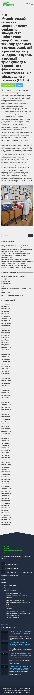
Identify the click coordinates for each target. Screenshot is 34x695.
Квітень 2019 (5, 505)
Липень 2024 (5, 357)
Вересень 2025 (6, 323)
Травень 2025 (5, 333)
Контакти (4, 624)
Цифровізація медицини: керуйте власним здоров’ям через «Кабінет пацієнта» (16, 250)
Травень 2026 (5, 304)
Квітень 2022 (5, 421)
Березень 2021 (5, 450)
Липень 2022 (5, 414)
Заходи (4, 279)
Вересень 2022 (6, 409)
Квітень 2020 (5, 476)
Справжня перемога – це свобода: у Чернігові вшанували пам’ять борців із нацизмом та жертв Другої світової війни (16, 265)
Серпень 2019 (5, 496)
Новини (4, 286)
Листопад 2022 (6, 404)
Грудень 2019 (5, 486)
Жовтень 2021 (5, 433)
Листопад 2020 (6, 460)
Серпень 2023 (5, 383)
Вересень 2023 (6, 380)
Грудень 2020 (5, 457)
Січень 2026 (5, 313)
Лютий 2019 (5, 510)
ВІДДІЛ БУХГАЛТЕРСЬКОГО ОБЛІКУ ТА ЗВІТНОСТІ (17, 597)
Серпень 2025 (5, 325)
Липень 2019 (5, 498)
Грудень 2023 (5, 373)
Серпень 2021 (5, 438)
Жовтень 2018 (5, 520)
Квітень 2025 (5, 335)
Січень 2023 (5, 400)
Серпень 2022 (5, 412)
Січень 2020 (5, 484)
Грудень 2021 (5, 428)
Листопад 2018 (6, 517)
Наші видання (6, 283)
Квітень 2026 (5, 306)
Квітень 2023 (5, 393)
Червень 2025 (5, 330)
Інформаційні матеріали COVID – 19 (13, 276)
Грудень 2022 (5, 402)
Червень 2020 (5, 472)
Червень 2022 (5, 417)
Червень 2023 (5, 388)
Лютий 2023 (5, 397)
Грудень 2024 (5, 345)
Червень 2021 (5, 443)
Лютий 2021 (5, 452)
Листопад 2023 (6, 376)
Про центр (4, 582)
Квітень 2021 (5, 448)
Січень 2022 (5, 426)
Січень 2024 (5, 371)
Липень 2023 (5, 385)
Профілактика (6, 292)
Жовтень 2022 (5, 407)
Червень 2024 (5, 359)
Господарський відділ (12, 617)
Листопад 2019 (6, 488)
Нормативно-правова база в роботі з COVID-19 (16, 289)
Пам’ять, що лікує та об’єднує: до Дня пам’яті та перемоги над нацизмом (14, 246)
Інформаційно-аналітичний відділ (15, 611)
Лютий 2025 (5, 340)
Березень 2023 (5, 395)
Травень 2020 (5, 474)
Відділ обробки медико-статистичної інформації (16, 607)
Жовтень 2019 (5, 491)
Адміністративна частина (13, 593)
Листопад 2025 (6, 318)
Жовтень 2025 (5, 321)
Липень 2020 (5, 469)
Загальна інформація (10, 585)
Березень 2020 (5, 479)
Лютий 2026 (5, 311)
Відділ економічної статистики (15, 600)
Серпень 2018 (5, 524)
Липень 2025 (5, 328)
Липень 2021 (5, 440)
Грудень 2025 (5, 316)
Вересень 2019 (6, 493)
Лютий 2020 (5, 481)
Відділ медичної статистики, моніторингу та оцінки (18, 603)
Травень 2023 (5, 390)
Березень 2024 (5, 366)
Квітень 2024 (5, 364)
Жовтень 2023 (5, 378)
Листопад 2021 (6, 431)
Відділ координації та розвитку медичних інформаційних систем (18, 614)
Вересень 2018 (6, 522)
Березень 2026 (5, 309)
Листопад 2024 (6, 347)
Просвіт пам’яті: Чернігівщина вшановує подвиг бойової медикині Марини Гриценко (16, 260)
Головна (4, 579)
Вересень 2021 (6, 436)
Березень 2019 (5, 508)
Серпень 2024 (5, 354)
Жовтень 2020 (5, 462)
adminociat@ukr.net (11, 568)
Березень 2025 (5, 337)
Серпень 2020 (5, 467)
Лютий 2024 (5, 369)
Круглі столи (5, 281)
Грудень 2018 (5, 515)
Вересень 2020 (6, 464)
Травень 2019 (5, 503)
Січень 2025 (5, 342)
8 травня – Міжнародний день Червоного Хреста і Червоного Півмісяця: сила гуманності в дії (15, 255)
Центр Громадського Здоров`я (12, 295)
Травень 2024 (5, 361)
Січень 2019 (5, 512)
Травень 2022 (5, 419)
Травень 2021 (5, 445)
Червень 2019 (5, 500)
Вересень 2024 (6, 352)
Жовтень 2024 (5, 349)
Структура (7, 588)
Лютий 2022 (5, 424)
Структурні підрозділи (10, 590)
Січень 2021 (5, 455)
